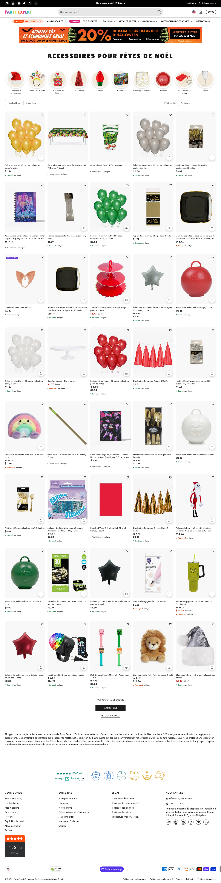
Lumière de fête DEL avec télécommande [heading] (66, 675)
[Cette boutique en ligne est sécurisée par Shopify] (56, 869)
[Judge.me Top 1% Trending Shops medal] (160, 776)
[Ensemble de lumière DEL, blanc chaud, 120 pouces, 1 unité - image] (68, 573)
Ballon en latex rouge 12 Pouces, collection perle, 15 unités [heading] (109, 382)
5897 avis (15, 853)
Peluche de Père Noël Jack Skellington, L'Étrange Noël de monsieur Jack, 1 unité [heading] (194, 529)
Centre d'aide (12, 803)
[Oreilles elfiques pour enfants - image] (25, 279)
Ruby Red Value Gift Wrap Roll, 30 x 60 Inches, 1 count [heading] (108, 529)
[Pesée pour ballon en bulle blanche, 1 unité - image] (196, 426)
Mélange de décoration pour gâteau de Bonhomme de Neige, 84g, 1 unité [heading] (65, 529)
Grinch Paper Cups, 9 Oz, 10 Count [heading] (106, 165)
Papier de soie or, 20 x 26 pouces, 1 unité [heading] (152, 236)
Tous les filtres (14, 102)
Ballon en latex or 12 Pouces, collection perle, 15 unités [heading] (22, 166)
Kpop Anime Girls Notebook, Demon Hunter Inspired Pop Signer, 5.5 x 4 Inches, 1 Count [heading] (25, 237)
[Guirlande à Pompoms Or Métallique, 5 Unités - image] (153, 499)
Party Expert (19, 879)
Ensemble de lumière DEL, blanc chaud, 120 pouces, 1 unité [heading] (67, 603)
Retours (9, 816)
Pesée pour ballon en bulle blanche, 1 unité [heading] (195, 454)
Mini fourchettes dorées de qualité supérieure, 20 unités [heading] (191, 166)
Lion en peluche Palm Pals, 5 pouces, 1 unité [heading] (153, 675)
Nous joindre (190, 3)
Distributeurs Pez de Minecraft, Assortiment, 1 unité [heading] (110, 676)
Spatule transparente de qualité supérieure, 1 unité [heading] (67, 237)
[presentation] (25, 165)
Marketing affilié (66, 816)
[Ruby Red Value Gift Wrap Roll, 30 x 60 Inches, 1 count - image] (110, 499)
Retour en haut (110, 715)
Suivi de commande (207, 3)
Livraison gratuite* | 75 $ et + (110, 3)
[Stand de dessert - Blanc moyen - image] (68, 352)
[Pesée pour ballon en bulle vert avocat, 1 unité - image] (25, 573)
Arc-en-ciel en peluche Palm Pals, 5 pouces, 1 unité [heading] (25, 456)
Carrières (63, 803)
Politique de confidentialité (125, 803)
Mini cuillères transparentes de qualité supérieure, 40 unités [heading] (193, 382)
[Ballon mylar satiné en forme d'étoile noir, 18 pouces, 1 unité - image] (110, 573)
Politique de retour (121, 812)
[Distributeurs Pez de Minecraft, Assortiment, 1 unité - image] (110, 646)
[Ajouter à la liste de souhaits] (42, 114)
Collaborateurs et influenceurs (73, 812)
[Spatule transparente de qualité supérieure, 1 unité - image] (68, 207)
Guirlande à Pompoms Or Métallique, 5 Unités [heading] (150, 529)
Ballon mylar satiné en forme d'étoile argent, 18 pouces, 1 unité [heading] (152, 309)
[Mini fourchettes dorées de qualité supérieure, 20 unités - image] (196, 136)
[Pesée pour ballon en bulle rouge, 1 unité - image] (196, 279)
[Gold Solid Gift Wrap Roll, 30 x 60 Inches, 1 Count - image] (68, 426)
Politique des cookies (123, 807)
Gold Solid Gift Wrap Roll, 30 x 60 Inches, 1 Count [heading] (67, 456)
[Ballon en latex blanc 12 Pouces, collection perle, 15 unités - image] (25, 352)
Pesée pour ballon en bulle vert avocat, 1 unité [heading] (23, 603)
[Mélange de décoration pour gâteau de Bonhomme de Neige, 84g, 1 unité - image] (68, 499)
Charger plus (110, 708)
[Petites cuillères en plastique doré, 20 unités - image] (25, 499)
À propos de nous (67, 798)
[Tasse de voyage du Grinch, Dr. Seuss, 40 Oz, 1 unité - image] (196, 573)
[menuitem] (30, 798)
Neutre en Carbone (68, 821)
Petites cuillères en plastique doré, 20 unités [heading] (25, 528)
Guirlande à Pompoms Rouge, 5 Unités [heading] (150, 381)
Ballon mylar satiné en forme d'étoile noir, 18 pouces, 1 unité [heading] (110, 603)
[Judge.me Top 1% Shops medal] (147, 776)
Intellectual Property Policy (125, 816)
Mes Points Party (13, 798)
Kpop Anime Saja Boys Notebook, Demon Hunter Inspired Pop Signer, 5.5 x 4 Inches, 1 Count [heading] (109, 456)
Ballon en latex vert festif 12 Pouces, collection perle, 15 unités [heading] (106, 237)
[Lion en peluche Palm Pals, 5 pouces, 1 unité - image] (153, 646)
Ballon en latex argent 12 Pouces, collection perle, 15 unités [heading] (152, 166)
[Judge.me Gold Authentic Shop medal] (134, 776)
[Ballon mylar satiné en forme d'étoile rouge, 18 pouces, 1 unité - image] (25, 646)
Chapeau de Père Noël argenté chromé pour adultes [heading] (196, 676)
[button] (193, 12)
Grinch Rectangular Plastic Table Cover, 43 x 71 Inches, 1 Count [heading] (67, 166)
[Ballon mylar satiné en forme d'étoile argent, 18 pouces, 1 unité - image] (153, 279)
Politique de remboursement (135, 879)
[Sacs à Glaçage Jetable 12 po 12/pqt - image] (153, 573)
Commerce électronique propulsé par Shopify (44, 879)
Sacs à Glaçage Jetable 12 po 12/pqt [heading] (149, 601)
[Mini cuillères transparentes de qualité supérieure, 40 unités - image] (196, 352)
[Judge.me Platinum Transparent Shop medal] (121, 776)
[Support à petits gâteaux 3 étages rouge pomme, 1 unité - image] (110, 279)
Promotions (10, 812)
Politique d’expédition (207, 879)
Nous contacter (13, 826)
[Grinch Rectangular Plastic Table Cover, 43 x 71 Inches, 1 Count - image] (68, 136)
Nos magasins (12, 807)
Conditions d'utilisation (123, 798)
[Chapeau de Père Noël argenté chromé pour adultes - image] (196, 646)
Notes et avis (65, 807)
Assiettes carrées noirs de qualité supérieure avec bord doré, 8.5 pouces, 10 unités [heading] (67, 309)
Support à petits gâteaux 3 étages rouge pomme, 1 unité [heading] (108, 309)
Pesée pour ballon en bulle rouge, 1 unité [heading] (194, 307)
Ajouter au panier (41, 158)
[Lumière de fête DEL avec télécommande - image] (68, 646)
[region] (110, 3)
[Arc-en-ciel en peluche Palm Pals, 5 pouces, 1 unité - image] (25, 426)
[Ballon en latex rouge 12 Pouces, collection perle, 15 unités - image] (110, 352)
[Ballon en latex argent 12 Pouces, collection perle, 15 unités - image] (153, 136)
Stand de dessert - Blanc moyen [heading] (61, 381)
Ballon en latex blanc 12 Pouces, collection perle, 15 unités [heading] (24, 382)
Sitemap (62, 826)
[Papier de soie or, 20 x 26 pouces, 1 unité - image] (153, 207)
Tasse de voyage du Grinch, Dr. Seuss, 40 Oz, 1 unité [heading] (194, 603)
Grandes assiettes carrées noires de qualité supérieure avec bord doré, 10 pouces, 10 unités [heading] (195, 237)
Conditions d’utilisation (185, 879)
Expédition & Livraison (16, 821)
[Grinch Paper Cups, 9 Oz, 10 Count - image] (110, 136)
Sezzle (8, 830)
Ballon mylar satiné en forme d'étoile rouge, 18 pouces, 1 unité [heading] (24, 676)
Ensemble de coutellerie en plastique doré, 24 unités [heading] (152, 456)
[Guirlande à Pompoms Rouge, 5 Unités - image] (153, 352)
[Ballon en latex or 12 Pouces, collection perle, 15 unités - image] (25, 136)
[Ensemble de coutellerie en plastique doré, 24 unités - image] (153, 426)
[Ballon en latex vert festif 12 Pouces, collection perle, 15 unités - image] (110, 207)
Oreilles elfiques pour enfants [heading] (18, 307)
